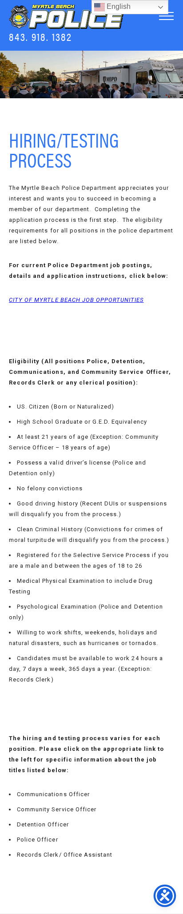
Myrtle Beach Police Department (66, 16)
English (118, 6)
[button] (166, 16)
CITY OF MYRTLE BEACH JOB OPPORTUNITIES (76, 300)
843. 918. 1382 (40, 36)
